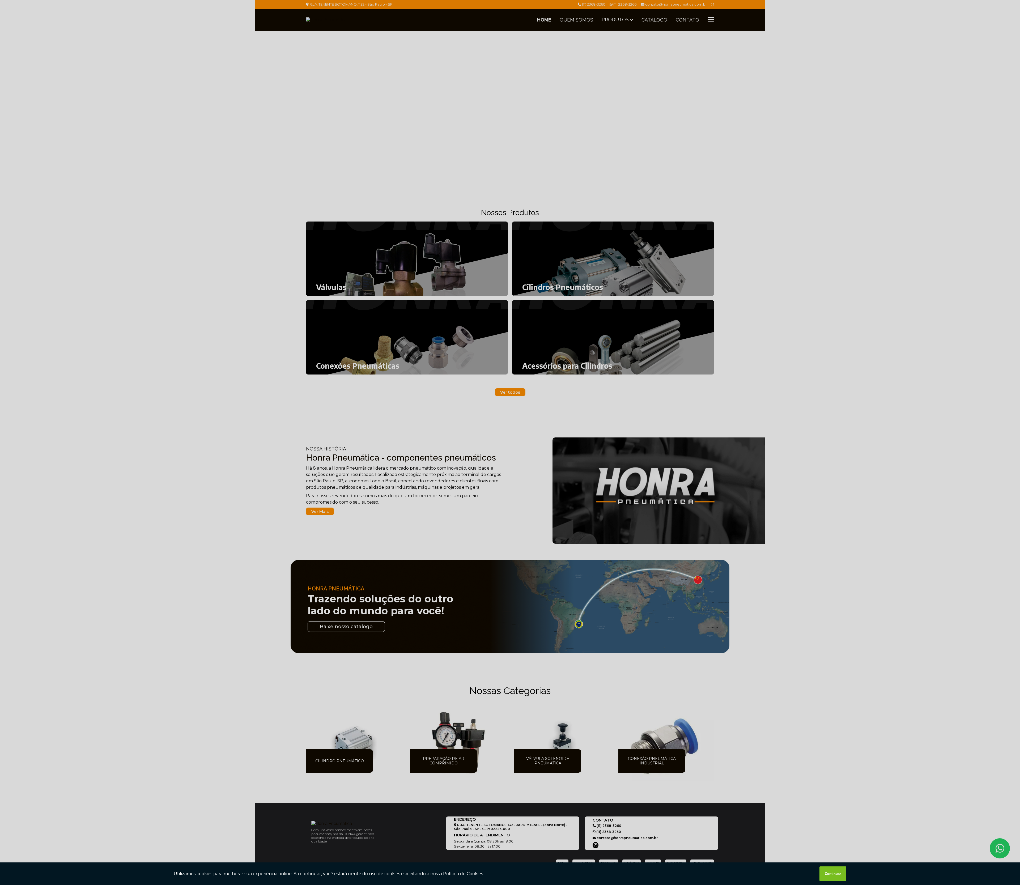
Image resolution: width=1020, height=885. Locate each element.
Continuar (833, 874)
